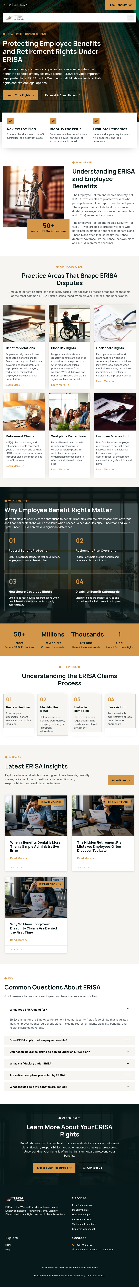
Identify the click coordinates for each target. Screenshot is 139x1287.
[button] (130, 18)
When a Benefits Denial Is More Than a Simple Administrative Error (35, 846)
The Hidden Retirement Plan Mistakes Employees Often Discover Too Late (100, 846)
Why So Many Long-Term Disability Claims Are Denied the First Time (33, 928)
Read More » (18, 858)
